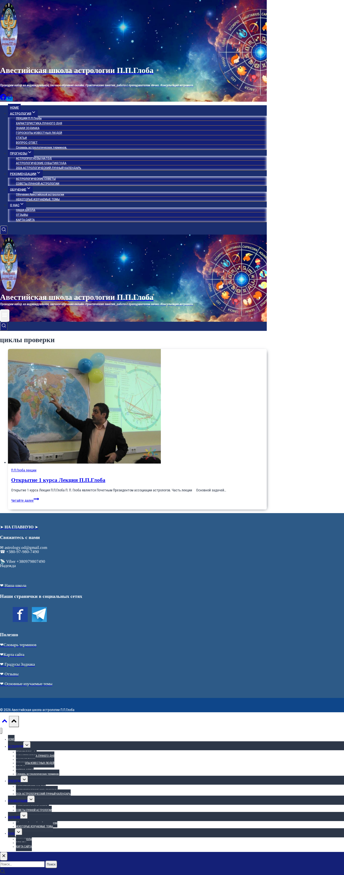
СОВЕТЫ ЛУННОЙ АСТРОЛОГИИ (37, 183)
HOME (14, 108)
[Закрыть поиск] (4, 856)
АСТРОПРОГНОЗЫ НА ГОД (34, 158)
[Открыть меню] (4, 315)
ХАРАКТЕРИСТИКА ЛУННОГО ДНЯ (39, 123)
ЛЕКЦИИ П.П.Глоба (29, 118)
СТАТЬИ (21, 137)
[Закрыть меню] (1, 731)
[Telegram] (9, 99)
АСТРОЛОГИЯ (15, 746)
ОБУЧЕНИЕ (14, 817)
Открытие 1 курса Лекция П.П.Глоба (58, 480)
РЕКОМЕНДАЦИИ (17, 800)
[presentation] (137, 407)
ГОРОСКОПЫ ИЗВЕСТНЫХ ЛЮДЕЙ (39, 132)
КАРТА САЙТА (25, 219)
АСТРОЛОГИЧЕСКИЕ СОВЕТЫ (36, 178)
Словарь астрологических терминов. (41, 147)
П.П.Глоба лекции (23, 470)
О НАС (11, 833)
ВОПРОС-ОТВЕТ (27, 142)
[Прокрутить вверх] (4, 722)
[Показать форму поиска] (4, 230)
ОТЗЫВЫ (22, 214)
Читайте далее (25, 500)
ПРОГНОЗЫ (14, 780)
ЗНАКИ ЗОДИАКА (27, 128)
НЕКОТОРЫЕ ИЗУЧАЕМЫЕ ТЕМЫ (38, 199)
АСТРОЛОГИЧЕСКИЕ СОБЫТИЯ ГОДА (41, 163)
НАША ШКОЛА (25, 210)
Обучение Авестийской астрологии (40, 194)
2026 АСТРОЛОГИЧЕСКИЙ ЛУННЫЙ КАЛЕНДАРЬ (48, 168)
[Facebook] (3, 99)
